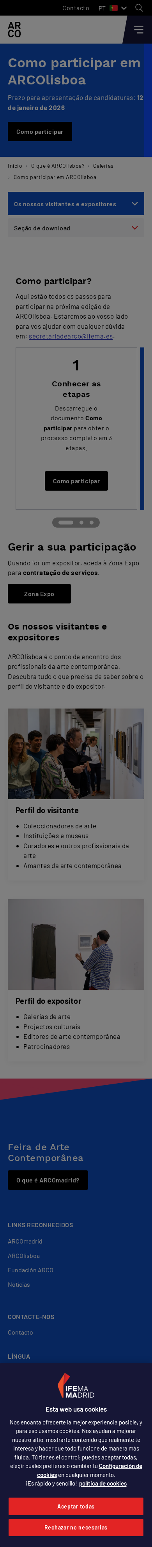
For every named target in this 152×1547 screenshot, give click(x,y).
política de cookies (103, 1483)
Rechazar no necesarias (76, 1527)
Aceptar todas (76, 1506)
